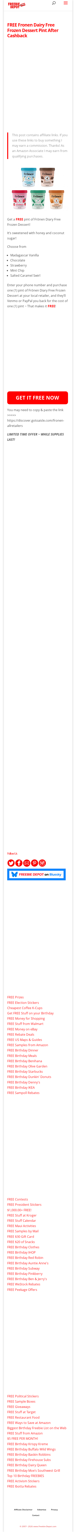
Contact (35, 1515)
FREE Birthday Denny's (23, 1082)
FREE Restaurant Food (23, 1417)
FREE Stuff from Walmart (25, 1024)
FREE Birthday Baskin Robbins (29, 1454)
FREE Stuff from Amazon (25, 1433)
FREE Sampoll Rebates (23, 1093)
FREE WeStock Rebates (23, 1284)
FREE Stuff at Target (21, 1412)
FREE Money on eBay (22, 1029)
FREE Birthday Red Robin (25, 1258)
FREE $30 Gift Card (20, 1236)
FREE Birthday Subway (23, 1268)
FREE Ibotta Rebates (21, 1486)
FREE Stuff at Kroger (22, 1215)
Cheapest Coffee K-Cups (24, 1008)
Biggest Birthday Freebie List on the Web (36, 1428)
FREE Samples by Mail (23, 1231)
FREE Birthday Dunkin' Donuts (29, 1077)
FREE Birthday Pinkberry (24, 1274)
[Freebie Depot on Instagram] (42, 866)
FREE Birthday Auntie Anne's (28, 1263)
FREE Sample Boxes (21, 1401)
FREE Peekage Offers (22, 1290)
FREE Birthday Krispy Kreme (27, 1444)
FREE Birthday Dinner (22, 1050)
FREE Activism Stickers (23, 1481)
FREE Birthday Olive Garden (27, 1066)
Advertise (41, 1509)
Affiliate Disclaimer (23, 1509)
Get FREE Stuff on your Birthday (30, 1013)
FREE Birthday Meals (22, 1056)
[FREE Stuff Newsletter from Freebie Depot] (27, 866)
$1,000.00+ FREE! (19, 1210)
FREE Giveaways (18, 1407)
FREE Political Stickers (23, 1396)
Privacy (54, 1509)
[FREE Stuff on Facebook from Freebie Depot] (19, 866)
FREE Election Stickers (23, 1003)
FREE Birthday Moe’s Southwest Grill (33, 1470)
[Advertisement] (38, 84)
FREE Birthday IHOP (21, 1252)
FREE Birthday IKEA (21, 1087)
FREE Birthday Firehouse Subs (29, 1460)
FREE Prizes (15, 997)
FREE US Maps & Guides (24, 1040)
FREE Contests (17, 1199)
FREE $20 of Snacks (21, 1242)
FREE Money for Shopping (26, 1018)
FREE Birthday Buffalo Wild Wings (31, 1449)
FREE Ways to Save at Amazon (29, 1423)
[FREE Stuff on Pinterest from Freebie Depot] (34, 866)
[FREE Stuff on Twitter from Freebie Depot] (11, 866)
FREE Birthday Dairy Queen (27, 1465)
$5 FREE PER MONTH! (22, 1438)
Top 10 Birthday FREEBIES (25, 1476)
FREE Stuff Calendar (21, 1220)
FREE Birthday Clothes (23, 1247)
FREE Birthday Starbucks (25, 1071)
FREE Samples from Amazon (27, 1045)
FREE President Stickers (24, 1204)
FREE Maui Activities (21, 1226)
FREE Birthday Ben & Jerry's (27, 1279)
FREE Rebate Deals (20, 1034)
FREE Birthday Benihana (24, 1061)
